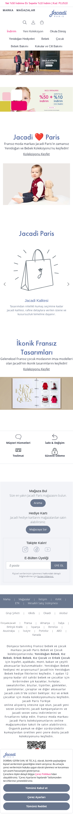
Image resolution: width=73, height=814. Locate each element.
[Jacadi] (58, 12)
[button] (5, 284)
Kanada (36, 634)
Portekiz (43, 631)
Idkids (31, 613)
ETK (17, 603)
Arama (38, 503)
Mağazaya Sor (38, 529)
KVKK (58, 599)
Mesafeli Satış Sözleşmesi (43, 603)
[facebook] (36, 551)
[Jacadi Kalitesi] (36, 270)
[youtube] (48, 551)
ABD (59, 631)
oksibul (63, 613)
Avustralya (9, 631)
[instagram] (25, 551)
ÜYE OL (58, 565)
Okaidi (47, 613)
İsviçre (27, 631)
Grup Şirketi (13, 613)
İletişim (43, 599)
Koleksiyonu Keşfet (36, 154)
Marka (6, 599)
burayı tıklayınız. (45, 576)
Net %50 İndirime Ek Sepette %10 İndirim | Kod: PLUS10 (36, 3)
